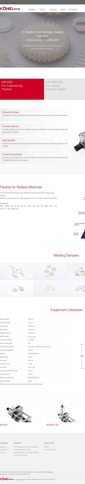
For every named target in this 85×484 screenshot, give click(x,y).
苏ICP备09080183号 (49, 479)
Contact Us (73, 9)
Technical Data (49, 450)
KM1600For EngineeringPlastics (12, 85)
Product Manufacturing (22, 450)
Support (42, 9)
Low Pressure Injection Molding (25, 447)
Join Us (2, 452)
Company (53, 9)
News (63, 9)
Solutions (32, 9)
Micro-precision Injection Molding (26, 452)
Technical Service (20, 455)
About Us (3, 447)
